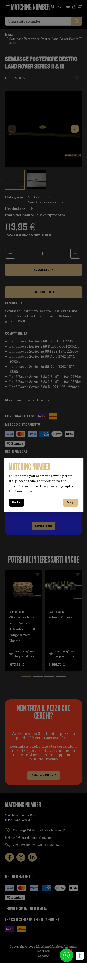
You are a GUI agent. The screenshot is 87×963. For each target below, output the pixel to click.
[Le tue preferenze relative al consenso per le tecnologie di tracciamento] (80, 956)
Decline (16, 502)
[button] (66, 955)
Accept (71, 502)
